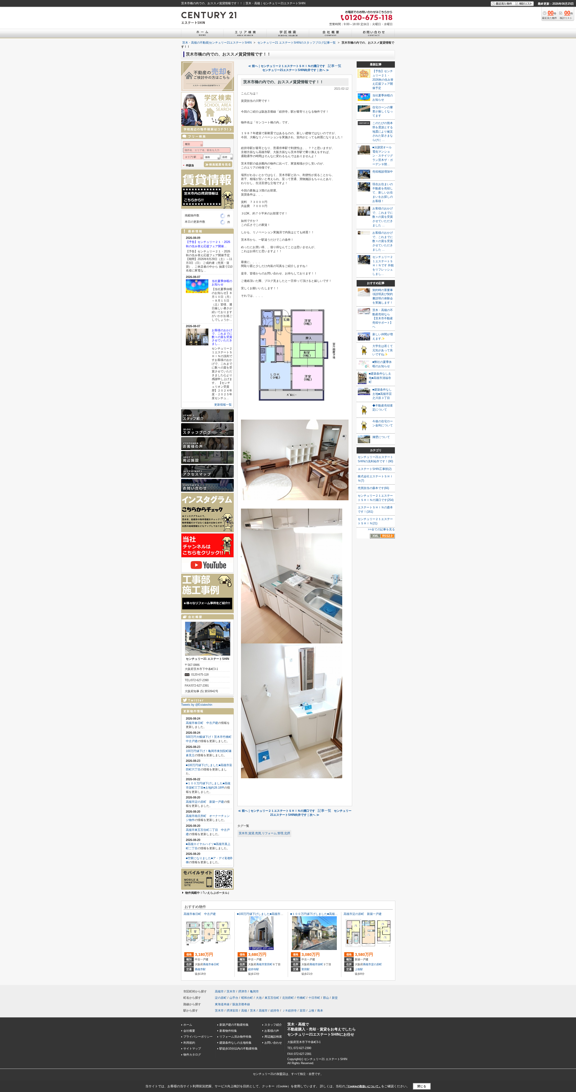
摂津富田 (232, 1010)
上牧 (311, 1010)
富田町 (268, 964)
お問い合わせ (273, 1042)
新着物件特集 (228, 1030)
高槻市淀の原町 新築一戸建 (205, 801)
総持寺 (274, 1010)
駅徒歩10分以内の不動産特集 (238, 1048)
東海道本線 (222, 1004)
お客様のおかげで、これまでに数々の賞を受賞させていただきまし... (222, 337)
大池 (259, 997)
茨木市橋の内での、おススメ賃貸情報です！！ (283, 82)
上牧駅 (359, 969)
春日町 (215, 964)
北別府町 (288, 997)
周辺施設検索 (273, 1036)
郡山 (326, 997)
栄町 (320, 964)
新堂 (335, 997)
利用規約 (189, 1042)
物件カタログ (192, 1054)
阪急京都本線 (241, 1004)
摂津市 (242, 991)
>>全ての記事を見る (381, 529)
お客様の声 (271, 1030)
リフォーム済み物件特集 (235, 1036)
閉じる (421, 1086)
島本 (320, 1010)
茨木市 (231, 991)
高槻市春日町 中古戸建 (202, 723)
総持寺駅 (253, 969)
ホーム (187, 1024)
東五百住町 (272, 997)
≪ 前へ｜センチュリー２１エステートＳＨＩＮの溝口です (286, 66)
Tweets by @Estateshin (196, 704)
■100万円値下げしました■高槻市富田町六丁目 (267, 914)
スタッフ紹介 (273, 1024)
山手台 (234, 997)
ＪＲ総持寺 (289, 1010)
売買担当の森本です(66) (373, 488)
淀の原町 (376, 964)
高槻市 (207, 964)
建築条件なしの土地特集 (235, 1042)
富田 (303, 1010)
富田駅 (306, 969)
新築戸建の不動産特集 (234, 1024)
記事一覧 (334, 66)
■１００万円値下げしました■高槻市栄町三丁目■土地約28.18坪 (331, 914)
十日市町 (314, 997)
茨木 (253, 1010)
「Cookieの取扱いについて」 (363, 1086)
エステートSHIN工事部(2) (375, 469)
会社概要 (189, 1030)
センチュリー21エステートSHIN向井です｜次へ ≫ (295, 70)
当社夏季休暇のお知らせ (222, 282)
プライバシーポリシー (198, 1036)
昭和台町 (247, 997)
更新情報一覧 (223, 404)
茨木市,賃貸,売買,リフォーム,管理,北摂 (264, 833)
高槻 (244, 1010)
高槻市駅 (200, 969)
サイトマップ (192, 1048)
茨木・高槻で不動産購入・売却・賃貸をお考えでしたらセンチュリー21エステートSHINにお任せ (321, 1029)
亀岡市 (254, 991)
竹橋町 (301, 997)
